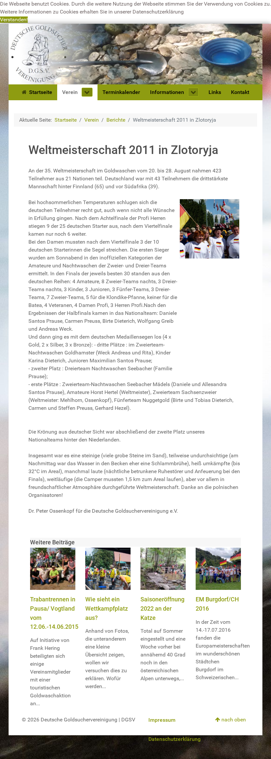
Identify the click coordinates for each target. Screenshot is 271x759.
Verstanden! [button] (14, 19)
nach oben (233, 719)
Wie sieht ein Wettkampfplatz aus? (106, 608)
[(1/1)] (209, 228)
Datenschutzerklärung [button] (158, 12)
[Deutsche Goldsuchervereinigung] (135, 53)
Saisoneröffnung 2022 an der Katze (162, 608)
